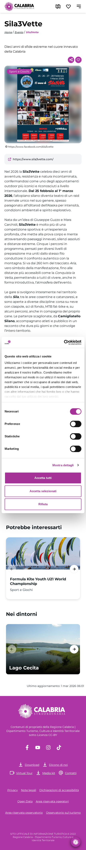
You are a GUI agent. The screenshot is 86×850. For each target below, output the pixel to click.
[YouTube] (38, 747)
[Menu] (79, 6)
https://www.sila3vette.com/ (33, 159)
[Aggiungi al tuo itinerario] (78, 60)
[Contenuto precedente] (12, 569)
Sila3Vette (32, 32)
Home (8, 32)
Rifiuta (43, 504)
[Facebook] (27, 747)
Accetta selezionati (43, 491)
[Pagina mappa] (58, 6)
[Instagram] (48, 747)
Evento (19, 32)
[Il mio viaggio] (68, 6)
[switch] (75, 424)
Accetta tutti (43, 478)
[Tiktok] (59, 747)
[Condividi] (71, 60)
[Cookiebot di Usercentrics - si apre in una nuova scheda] (63, 342)
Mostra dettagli (63, 465)
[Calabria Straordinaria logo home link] (19, 6)
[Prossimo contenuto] (74, 569)
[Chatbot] (75, 842)
